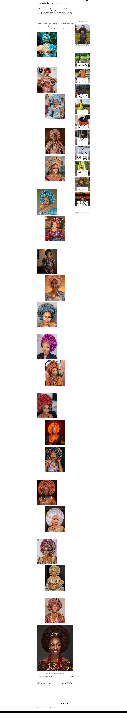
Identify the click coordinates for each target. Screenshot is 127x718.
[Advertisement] (55, 19)
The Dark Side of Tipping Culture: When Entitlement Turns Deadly (82, 127)
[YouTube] (83, 50)
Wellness (66, 3)
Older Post (66, 683)
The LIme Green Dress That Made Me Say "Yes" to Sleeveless (82, 112)
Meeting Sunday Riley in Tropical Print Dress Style (82, 189)
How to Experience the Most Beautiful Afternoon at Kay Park (82, 65)
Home (55, 685)
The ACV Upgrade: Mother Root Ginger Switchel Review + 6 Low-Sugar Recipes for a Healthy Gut (82, 203)
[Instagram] (81, 50)
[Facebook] (82, 50)
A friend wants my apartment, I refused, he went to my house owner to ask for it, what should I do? (82, 157)
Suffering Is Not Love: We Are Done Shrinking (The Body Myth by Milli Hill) (82, 96)
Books (57, 3)
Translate (85, 22)
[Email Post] (51, 676)
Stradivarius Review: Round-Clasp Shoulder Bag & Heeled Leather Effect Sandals (82, 172)
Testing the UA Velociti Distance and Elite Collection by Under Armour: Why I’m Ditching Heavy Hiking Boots (82, 141)
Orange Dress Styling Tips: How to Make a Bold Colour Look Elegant (82, 80)
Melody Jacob (45, 3)
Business (61, 3)
